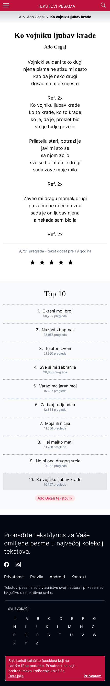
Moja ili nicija (57, 423)
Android (57, 576)
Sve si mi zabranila (58, 367)
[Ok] (53, 261)
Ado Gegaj (55, 47)
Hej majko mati (58, 442)
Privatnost (14, 576)
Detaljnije (16, 676)
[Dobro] (63, 261)
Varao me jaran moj (58, 385)
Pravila (36, 576)
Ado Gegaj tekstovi (53, 498)
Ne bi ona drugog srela (58, 460)
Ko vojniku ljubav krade (58, 479)
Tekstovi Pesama (56, 6)
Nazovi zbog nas (58, 329)
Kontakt (78, 576)
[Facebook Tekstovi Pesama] (6, 564)
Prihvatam (93, 676)
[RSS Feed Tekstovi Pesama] (18, 564)
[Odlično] (72, 261)
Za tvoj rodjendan (58, 404)
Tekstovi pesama (18, 587)
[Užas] (34, 261)
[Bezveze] (44, 261)
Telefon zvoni (58, 348)
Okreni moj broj (57, 310)
